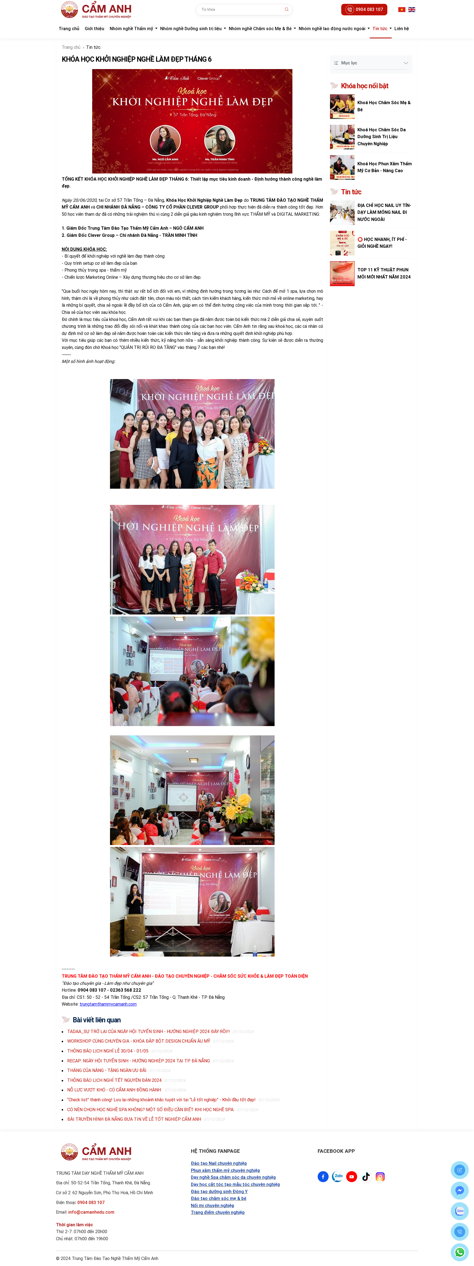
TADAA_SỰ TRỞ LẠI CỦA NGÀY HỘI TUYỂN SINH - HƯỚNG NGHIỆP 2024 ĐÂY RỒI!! (148, 1031)
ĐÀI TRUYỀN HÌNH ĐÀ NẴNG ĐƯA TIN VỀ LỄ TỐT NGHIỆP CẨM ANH (134, 1119)
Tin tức (380, 28)
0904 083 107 (369, 9)
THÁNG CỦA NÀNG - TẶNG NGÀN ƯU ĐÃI (106, 1070)
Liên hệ (401, 28)
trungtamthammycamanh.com (108, 1004)
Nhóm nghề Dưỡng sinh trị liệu (191, 28)
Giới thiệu (94, 28)
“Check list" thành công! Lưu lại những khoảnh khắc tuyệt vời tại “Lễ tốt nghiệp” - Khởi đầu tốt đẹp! (161, 1099)
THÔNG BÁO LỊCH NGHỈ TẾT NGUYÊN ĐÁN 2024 (114, 1080)
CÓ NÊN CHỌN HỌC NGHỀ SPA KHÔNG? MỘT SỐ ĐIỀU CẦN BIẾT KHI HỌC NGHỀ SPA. (150, 1109)
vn (401, 9)
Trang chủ (69, 28)
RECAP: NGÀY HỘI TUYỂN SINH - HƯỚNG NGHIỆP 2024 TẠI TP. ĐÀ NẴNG (138, 1060)
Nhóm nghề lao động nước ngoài (332, 28)
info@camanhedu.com (91, 1212)
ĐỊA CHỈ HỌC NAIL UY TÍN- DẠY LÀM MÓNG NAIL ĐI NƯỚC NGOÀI (384, 212)
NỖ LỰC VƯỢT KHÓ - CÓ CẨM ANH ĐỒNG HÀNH (114, 1090)
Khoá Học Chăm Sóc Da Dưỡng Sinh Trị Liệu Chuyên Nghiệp (381, 136)
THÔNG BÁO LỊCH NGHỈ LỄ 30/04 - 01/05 (107, 1051)
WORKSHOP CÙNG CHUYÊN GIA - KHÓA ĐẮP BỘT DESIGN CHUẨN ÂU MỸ (138, 1041)
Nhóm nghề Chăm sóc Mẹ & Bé (260, 28)
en (411, 9)
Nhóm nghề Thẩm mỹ (131, 28)
